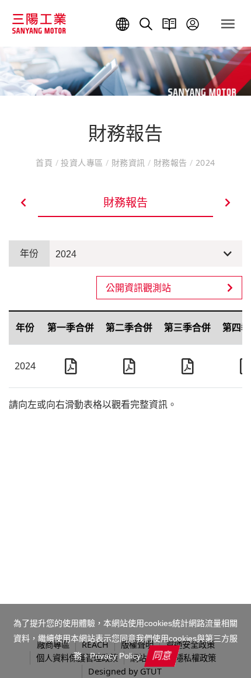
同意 (162, 655)
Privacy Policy (115, 655)
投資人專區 (82, 162)
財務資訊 (128, 162)
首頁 (45, 162)
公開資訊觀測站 (138, 287)
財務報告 (170, 162)
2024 (65, 254)
